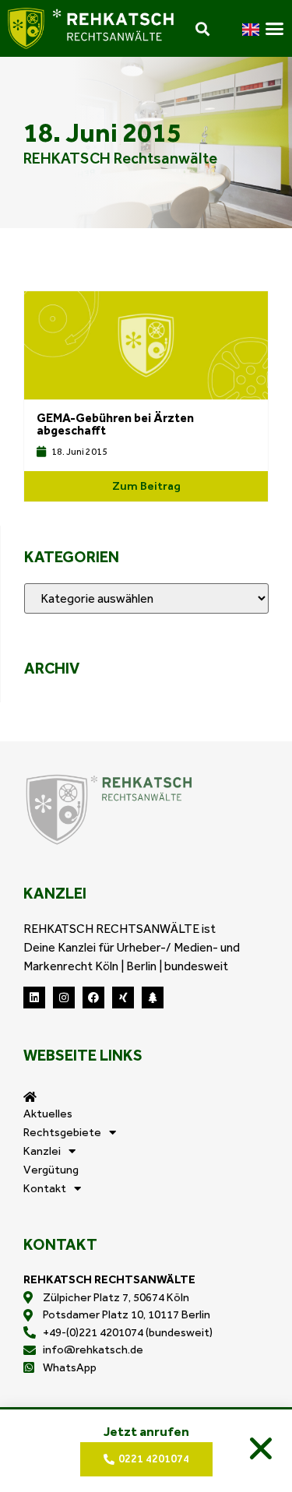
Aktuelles (47, 1114)
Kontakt (44, 1188)
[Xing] (123, 997)
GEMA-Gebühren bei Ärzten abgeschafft (115, 424)
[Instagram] (64, 997)
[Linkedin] (34, 997)
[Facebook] (93, 997)
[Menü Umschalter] (274, 28)
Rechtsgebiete (62, 1132)
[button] (260, 1448)
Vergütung (51, 1170)
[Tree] (153, 997)
